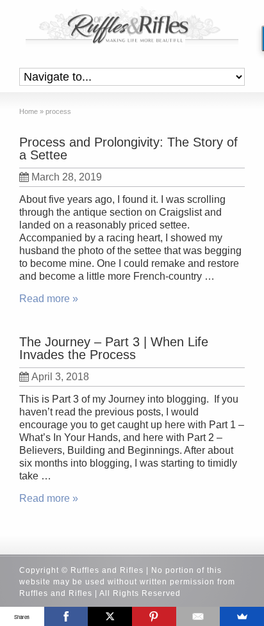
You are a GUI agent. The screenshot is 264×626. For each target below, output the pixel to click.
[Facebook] (66, 616)
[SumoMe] (242, 616)
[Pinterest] (154, 616)
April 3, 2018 (60, 376)
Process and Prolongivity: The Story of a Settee (128, 148)
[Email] (198, 616)
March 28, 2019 (66, 177)
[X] (110, 616)
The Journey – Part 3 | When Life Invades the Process (113, 348)
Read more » (48, 298)
